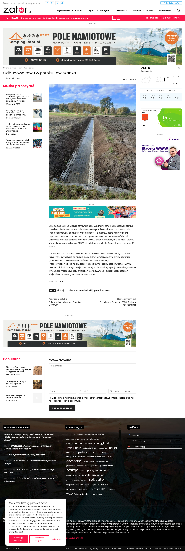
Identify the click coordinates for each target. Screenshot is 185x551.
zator (85, 493)
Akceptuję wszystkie (18, 539)
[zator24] (17, 10)
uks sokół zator (84, 489)
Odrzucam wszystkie (39, 539)
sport (88, 484)
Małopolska (71, 457)
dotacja (61, 290)
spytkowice (71, 489)
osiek (110, 456)
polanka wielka (106, 465)
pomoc (82, 471)
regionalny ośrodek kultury (76, 480)
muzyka (81, 457)
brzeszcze (84, 439)
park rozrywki (89, 461)
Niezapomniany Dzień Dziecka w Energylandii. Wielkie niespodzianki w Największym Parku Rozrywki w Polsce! (29, 437)
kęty (104, 452)
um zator (98, 488)
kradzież (96, 452)
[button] (178, 10)
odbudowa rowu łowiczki (80, 290)
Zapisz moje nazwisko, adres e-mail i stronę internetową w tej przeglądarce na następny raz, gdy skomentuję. (91, 399)
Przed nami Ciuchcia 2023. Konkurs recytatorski (118, 303)
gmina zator (73, 447)
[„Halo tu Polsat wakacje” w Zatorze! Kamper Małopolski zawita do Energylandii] (37, 127)
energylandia (102, 443)
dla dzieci (94, 439)
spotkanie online (100, 484)
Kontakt (178, 548)
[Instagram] (52, 3)
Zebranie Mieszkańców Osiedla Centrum (65, 303)
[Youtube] (62, 3)
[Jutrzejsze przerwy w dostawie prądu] (37, 384)
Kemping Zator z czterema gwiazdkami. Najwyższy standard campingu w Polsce (17, 97)
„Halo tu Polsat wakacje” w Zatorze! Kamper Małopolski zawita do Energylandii (18, 127)
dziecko (88, 444)
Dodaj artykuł (71, 548)
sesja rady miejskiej (74, 484)
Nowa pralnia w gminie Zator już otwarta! (27, 454)
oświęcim (73, 461)
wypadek (72, 494)
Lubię (178, 435)
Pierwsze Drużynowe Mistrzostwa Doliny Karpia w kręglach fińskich (18, 369)
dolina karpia (74, 443)
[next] (118, 18)
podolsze (94, 466)
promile (86, 475)
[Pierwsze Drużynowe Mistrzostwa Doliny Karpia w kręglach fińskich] (37, 370)
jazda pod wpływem (90, 448)
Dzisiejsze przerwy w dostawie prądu (15, 396)
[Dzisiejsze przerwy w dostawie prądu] (37, 398)
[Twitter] (57, 3)
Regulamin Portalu (144, 548)
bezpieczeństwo (72, 439)
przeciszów (98, 475)
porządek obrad (96, 470)
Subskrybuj (175, 446)
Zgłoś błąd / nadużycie (99, 548)
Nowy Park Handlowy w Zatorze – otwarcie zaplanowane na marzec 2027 (58, 17)
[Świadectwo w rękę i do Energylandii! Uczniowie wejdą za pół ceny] (37, 143)
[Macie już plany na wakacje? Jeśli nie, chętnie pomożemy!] (37, 113)
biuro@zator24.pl (73, 538)
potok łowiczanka (102, 290)
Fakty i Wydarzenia (26, 68)
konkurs (70, 452)
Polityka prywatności (164, 548)
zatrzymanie (97, 494)
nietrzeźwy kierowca (96, 456)
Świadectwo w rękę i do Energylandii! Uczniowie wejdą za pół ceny (18, 142)
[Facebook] (47, 3)
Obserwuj (176, 441)
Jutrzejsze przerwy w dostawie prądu (16, 382)
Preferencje (56, 539)
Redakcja (83, 548)
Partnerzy (130, 548)
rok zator (97, 479)
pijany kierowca (103, 461)
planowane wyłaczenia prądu (78, 466)
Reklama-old (117, 548)
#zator (70, 434)
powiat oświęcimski (73, 475)
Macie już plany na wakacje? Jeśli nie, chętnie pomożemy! (16, 112)
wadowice (111, 489)
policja (72, 470)
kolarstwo (103, 448)
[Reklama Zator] (160, 153)
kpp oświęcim (83, 452)
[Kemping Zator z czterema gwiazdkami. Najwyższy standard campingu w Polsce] (37, 97)
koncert (113, 447)
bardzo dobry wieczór (94, 434)
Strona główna (9, 68)
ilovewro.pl (8, 434)
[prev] (114, 18)
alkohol (80, 435)
